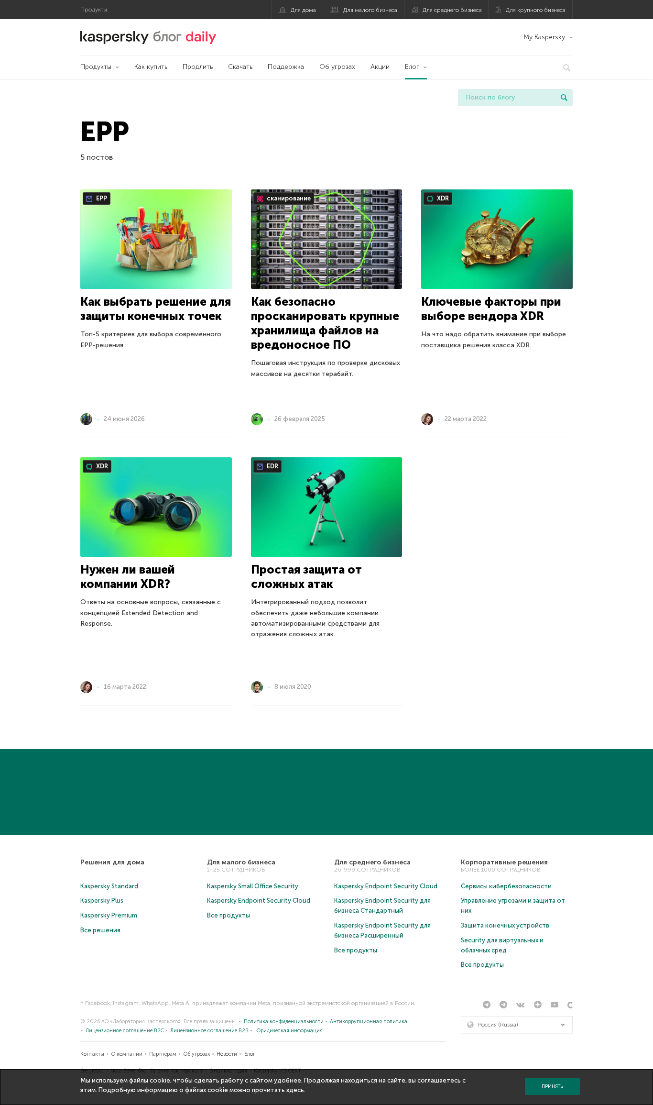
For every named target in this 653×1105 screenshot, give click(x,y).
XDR (442, 198)
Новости (227, 1054)
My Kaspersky (544, 37)
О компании (126, 1054)
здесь (295, 1090)
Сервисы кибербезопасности (506, 886)
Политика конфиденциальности (284, 1021)
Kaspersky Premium (108, 915)
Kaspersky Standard (109, 886)
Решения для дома (112, 862)
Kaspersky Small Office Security (252, 886)
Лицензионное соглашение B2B (209, 1031)
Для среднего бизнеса (452, 10)
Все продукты (228, 915)
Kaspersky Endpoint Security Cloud (258, 900)
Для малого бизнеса (370, 10)
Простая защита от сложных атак (306, 577)
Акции (380, 67)
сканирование (288, 198)
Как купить (150, 67)
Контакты (92, 1054)
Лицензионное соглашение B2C (125, 1031)
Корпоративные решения (504, 862)
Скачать (240, 67)
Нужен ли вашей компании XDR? (127, 577)
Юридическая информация (289, 1031)
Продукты (95, 67)
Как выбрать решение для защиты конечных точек (155, 309)
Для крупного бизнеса (536, 10)
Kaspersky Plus (101, 900)
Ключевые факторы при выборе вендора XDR (491, 309)
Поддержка (286, 67)
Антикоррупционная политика (368, 1021)
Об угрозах (337, 67)
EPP (101, 198)
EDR (271, 466)
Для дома (303, 10)
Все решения (100, 930)
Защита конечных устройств (505, 925)
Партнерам (162, 1054)
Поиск (564, 97)
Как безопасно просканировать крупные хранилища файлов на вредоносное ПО (325, 323)
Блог (412, 67)
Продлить (198, 67)
